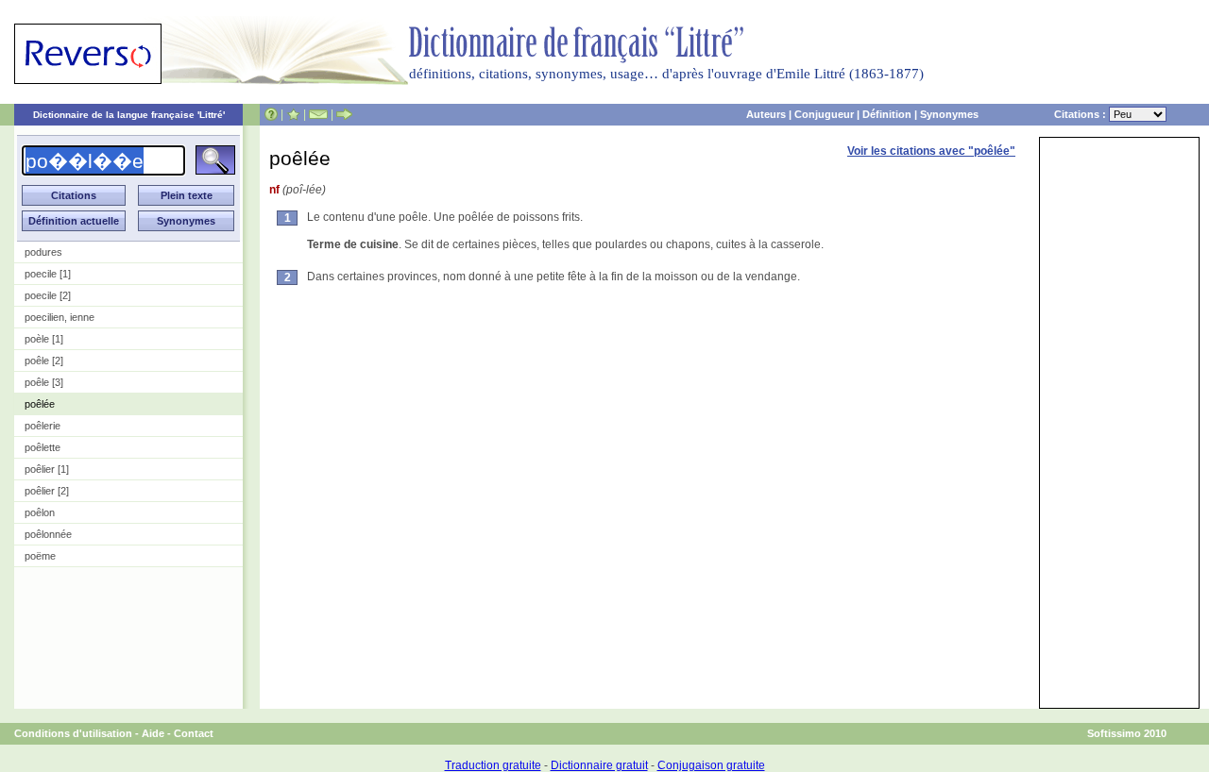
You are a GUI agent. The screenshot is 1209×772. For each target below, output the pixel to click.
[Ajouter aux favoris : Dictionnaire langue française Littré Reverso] (293, 114)
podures (43, 252)
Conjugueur (824, 114)
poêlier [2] (47, 490)
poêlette (42, 447)
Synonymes (949, 114)
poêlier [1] (47, 469)
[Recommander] (344, 114)
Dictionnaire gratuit (599, 765)
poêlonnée (48, 534)
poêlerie (42, 425)
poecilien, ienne (59, 317)
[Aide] (271, 114)
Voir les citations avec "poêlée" (931, 151)
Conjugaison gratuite (711, 765)
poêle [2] (44, 360)
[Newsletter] (318, 114)
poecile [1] (48, 273)
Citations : (1081, 114)
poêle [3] (44, 382)
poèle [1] (44, 338)
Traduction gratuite (493, 765)
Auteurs (766, 114)
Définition (886, 114)
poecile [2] (48, 295)
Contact (193, 733)
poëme (40, 556)
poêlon (40, 512)
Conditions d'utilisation (73, 733)
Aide (153, 733)
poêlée (40, 404)
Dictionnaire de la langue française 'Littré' (129, 114)
